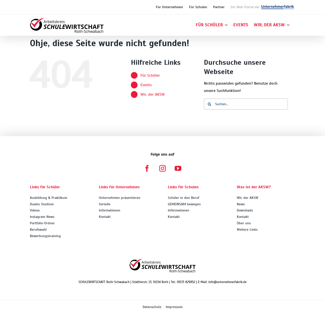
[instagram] (162, 168)
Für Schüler (150, 75)
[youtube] (178, 168)
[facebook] (147, 168)
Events (146, 84)
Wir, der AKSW (152, 94)
